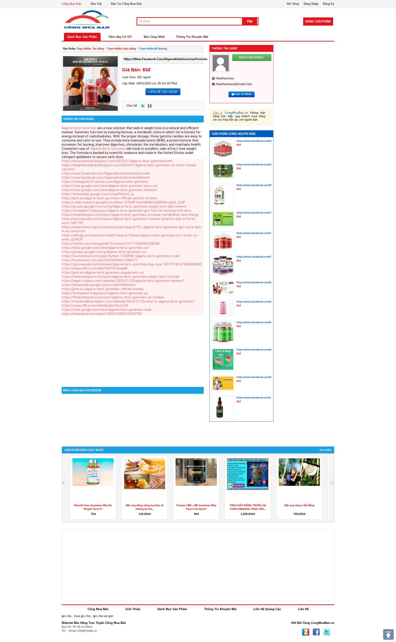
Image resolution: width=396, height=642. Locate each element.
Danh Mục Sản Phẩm (82, 37)
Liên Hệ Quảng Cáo (267, 609)
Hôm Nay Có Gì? (120, 37)
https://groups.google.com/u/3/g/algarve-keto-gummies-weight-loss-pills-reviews (124, 206)
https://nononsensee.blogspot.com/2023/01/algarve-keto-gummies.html (117, 161)
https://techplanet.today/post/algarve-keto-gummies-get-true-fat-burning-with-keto (126, 210)
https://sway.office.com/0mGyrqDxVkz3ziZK (95, 305)
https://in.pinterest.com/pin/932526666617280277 (100, 260)
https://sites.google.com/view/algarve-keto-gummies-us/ (105, 248)
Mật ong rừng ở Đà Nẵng (299, 505)
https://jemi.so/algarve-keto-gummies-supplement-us (103, 272)
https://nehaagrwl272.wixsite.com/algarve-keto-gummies (105, 182)
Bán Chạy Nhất (154, 37)
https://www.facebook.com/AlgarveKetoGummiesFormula (165, 59)
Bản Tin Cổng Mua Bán (126, 4)
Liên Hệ (303, 609)
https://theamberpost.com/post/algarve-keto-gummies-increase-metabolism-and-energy (130, 215)
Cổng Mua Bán (71, 4)
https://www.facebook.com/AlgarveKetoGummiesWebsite (106, 177)
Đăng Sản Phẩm (318, 21)
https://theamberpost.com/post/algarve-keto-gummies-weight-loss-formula (120, 277)
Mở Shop (293, 4)
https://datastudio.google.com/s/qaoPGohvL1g (98, 194)
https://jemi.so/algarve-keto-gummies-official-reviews (103, 289)
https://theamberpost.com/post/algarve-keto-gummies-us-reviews (113, 297)
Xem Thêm (325, 449)
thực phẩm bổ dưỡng (153, 48)
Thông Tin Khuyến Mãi (192, 37)
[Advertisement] (133, 348)
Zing (149, 106)
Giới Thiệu (132, 609)
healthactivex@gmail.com (234, 84)
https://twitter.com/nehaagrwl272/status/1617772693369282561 (111, 244)
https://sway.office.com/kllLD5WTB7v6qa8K (95, 268)
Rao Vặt (96, 4)
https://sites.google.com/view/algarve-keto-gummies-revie (106, 310)
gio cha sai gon (103, 616)
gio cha (66, 616)
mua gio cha (82, 616)
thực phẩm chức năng (121, 48)
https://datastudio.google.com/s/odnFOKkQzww (98, 285)
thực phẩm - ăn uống (90, 48)
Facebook (316, 632)
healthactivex (225, 78)
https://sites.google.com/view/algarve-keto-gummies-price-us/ (110, 186)
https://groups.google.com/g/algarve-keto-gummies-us (104, 252)
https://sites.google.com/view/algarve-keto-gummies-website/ (109, 190)
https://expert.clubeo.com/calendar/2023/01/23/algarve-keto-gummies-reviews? (123, 281)
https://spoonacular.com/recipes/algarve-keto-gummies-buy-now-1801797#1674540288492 (132, 264)
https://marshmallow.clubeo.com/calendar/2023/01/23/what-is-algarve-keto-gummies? (128, 301)
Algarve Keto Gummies (79, 128)
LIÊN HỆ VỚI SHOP (162, 92)
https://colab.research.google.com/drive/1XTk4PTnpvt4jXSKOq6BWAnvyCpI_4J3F (123, 202)
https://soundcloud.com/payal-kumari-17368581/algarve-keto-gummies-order (121, 256)
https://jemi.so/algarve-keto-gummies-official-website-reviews (109, 198)
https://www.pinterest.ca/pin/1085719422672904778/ (102, 314)
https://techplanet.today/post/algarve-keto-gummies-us (105, 293)
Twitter (143, 106)
